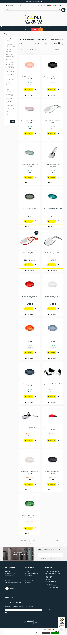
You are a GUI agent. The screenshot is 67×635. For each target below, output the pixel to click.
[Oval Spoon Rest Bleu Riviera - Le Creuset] (52, 196)
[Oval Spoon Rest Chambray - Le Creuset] (52, 328)
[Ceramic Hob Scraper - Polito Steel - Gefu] (52, 152)
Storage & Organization (50, 27)
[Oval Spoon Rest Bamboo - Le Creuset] (29, 503)
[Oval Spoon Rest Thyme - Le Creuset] (29, 196)
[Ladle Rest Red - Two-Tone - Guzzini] (29, 240)
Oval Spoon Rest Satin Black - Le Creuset (52, 472)
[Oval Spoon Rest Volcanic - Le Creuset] (29, 328)
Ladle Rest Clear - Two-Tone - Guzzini (53, 121)
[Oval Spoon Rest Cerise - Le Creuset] (29, 284)
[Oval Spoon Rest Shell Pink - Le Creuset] (29, 108)
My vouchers (28, 582)
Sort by (21, 43)
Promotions (35, 29)
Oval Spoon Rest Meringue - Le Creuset (29, 472)
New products (62, 27)
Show (40, 43)
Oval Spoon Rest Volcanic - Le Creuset (30, 340)
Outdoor (27, 27)
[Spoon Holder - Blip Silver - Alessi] (52, 372)
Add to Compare (30, 95)
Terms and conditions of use (13, 578)
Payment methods (10, 573)
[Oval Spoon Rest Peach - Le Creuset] (29, 65)
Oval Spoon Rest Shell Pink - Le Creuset (29, 121)
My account (29, 567)
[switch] (61, 629)
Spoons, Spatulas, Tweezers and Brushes (43, 33)
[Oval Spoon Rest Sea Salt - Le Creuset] (29, 152)
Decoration (6, 27)
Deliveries (7, 571)
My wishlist (10, 5)
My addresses (28, 578)
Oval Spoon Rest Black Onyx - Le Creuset (52, 77)
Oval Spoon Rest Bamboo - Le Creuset (29, 516)
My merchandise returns (31, 573)
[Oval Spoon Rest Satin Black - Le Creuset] (52, 459)
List (62, 44)
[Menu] (64, 618)
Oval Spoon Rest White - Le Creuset (52, 296)
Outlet (40, 29)
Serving (39, 27)
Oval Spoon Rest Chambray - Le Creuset (52, 340)
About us (7, 580)
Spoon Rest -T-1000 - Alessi (29, 427)
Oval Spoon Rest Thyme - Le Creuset (29, 209)
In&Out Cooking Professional (13, 582)
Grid (59, 44)
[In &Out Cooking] (33, 19)
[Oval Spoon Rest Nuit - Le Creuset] (29, 372)
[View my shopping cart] (63, 10)
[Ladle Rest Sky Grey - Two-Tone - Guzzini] (52, 240)
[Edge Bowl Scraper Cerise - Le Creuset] (52, 416)
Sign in (60, 5)
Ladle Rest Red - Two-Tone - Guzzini (29, 253)
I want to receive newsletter (47, 558)
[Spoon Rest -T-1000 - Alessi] (29, 416)
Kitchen (20, 27)
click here (24, 633)
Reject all (46, 633)
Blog (17, 5)
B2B (21, 5)
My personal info (29, 580)
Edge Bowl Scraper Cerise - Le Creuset (52, 428)
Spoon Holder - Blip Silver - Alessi (53, 384)
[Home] (4, 33)
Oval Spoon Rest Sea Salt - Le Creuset (30, 165)
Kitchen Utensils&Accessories (23, 33)
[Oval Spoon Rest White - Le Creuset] (52, 284)
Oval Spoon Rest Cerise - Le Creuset (29, 296)
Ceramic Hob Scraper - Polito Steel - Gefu (53, 165)
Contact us (39, 5)
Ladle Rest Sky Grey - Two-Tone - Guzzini (53, 253)
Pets (34, 27)
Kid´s (13, 27)
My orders (27, 571)
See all (12, 121)
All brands (27, 29)
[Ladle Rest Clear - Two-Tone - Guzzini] (52, 108)
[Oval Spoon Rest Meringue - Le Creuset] (29, 459)
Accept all (54, 633)
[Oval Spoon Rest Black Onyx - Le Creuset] (52, 65)
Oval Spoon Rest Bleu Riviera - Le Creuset (53, 209)
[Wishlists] (35, 89)
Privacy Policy (9, 575)
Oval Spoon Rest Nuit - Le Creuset (30, 384)
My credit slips (28, 575)
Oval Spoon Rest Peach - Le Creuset (29, 77)
